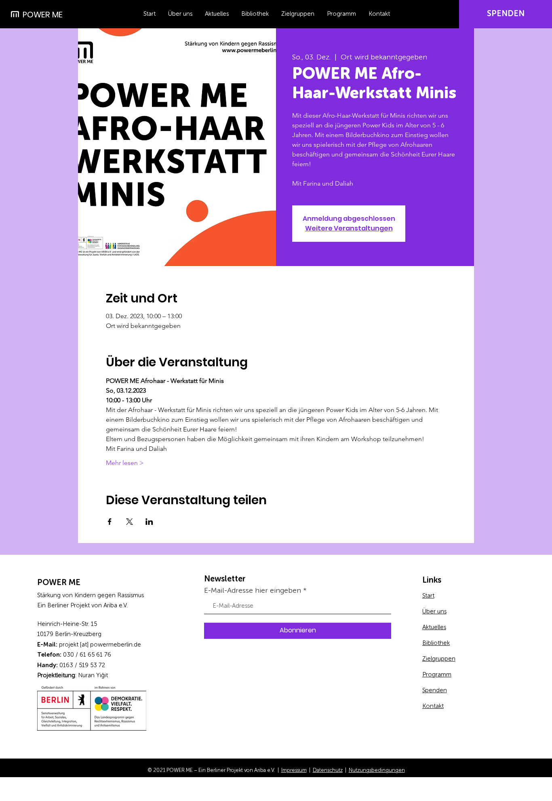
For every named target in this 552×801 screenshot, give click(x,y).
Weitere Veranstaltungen (349, 228)
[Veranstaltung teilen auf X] (129, 521)
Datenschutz (328, 770)
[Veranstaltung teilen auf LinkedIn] (149, 521)
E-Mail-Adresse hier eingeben (252, 590)
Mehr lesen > (125, 463)
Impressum (294, 770)
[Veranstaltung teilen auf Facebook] (110, 521)
